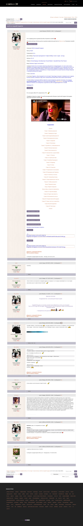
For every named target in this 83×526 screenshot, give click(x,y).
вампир (21, 502)
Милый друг (35, 491)
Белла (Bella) (61, 504)
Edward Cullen (73, 496)
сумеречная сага (10, 498)
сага (48, 504)
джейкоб (49, 502)
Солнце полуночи (58, 500)
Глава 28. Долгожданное (50, 203)
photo (27, 493)
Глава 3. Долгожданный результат (50, 135)
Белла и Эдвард (39, 502)
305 (61, 347)
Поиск (73, 17)
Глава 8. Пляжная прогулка (50, 148)
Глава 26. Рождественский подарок (50, 199)
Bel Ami (40, 491)
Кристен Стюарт (46, 491)
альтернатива (65, 502)
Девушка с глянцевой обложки (34, 251)
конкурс (25, 498)
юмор (30, 498)
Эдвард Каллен (9, 493)
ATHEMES (22, 520)
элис (36, 500)
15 (19, 19)
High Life (46, 506)
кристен (60, 498)
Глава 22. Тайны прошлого (50, 182)
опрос (53, 500)
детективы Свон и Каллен (33, 506)
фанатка (24, 506)
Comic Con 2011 (29, 504)
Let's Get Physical (10, 502)
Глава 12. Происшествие (50, 157)
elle (70, 493)
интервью (46, 493)
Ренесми (41, 493)
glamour (12, 496)
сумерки (16, 491)
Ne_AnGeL (16, 31)
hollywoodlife (51, 498)
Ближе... (8, 504)
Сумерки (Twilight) (66, 496)
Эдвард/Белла (18, 504)
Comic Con (56, 496)
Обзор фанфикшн (36, 498)
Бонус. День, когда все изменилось (50, 189)
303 (61, 293)
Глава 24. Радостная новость (50, 194)
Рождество (32, 500)
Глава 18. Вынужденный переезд (50, 172)
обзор (25, 502)
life (15, 506)
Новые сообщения (55, 17)
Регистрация (74, 1)
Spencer (8, 508)
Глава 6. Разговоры (50, 143)
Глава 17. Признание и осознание (51, 169)
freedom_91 (18, 20)
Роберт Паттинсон (10, 491)
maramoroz (16, 323)
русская (60, 506)
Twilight (66, 493)
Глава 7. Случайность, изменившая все (50, 145)
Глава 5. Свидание (50, 140)
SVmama (16, 395)
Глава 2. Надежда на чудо (50, 133)
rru (73, 506)
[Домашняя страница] (34, 343)
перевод (16, 498)
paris (64, 498)
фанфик (71, 502)
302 (61, 278)
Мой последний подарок (45, 22)
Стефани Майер (23, 491)
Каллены (59, 502)
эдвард (16, 496)
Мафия (56, 504)
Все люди (48, 500)
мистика (8, 506)
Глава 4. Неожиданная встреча (50, 138)
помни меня (54, 493)
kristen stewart (61, 491)
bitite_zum (16, 446)
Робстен (67, 491)
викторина (41, 506)
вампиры (54, 502)
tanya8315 (16, 278)
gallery (23, 493)
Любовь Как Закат (44, 498)
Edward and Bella (67, 500)
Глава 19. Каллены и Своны (50, 174)
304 (61, 323)
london (24, 496)
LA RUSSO (51, 506)
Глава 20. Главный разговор (50, 177)
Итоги (70, 506)
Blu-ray (8, 496)
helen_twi (16, 380)
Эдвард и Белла (42, 500)
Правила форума (67, 17)
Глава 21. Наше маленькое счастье (50, 179)
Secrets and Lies (68, 504)
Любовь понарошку (20, 500)
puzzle (45, 502)
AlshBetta (56, 506)
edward (15, 493)
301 (61, 263)
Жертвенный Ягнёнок (11, 500)
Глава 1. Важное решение (50, 131)
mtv (50, 493)
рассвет (36, 493)
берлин (23, 504)
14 (18, 19)
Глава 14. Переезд (50, 162)
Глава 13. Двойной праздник (50, 160)
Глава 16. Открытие (50, 167)
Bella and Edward (31, 502)
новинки (74, 504)
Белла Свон (29, 491)
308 (61, 422)
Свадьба (21, 498)
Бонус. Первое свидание (50, 186)
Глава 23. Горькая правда (50, 191)
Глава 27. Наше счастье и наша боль (50, 201)
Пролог (50, 128)
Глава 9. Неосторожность (50, 150)
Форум (8, 22)
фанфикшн (19, 506)
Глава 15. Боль (50, 165)
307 (61, 395)
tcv (15, 20)
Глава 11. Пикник (50, 155)
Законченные (36, 22)
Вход (67, 1)
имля (16, 263)
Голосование (50, 496)
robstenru (65, 506)
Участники (61, 17)
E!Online (31, 493)
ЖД (56, 498)
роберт (27, 500)
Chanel (44, 504)
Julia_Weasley (59, 81)
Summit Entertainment (38, 504)
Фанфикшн (12, 22)
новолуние (30, 496)
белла (21, 496)
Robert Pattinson (54, 491)
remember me (61, 493)
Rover (12, 506)
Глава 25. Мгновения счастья (50, 196)
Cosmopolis (16, 502)
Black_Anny (62, 41)
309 (61, 446)
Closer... (12, 504)
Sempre (52, 504)
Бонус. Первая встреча (50, 184)
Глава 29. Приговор (50, 206)
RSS (75, 17)
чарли (67, 498)
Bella (60, 496)
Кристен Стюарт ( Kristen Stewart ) (39, 496)
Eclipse (19, 493)
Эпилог (50, 208)
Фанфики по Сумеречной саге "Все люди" (24, 22)
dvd (73, 493)
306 (61, 380)
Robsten (71, 491)
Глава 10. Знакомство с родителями (50, 152)
